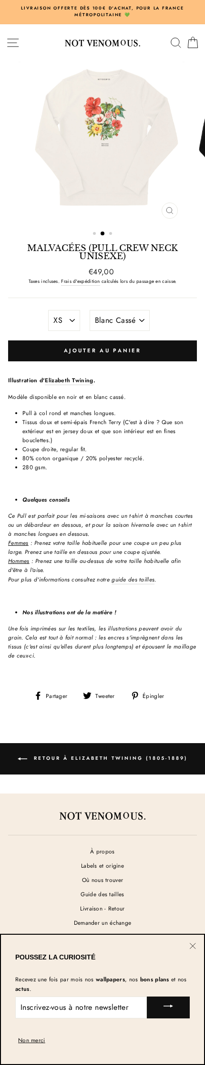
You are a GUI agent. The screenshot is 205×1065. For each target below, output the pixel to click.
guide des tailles (133, 579)
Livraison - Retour (102, 908)
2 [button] (103, 234)
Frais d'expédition (80, 281)
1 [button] (95, 234)
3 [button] (111, 234)
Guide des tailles (102, 894)
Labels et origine (102, 866)
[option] (102, 12)
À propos (102, 851)
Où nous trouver (102, 880)
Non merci (31, 1040)
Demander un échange (103, 923)
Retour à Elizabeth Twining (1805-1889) (109, 758)
